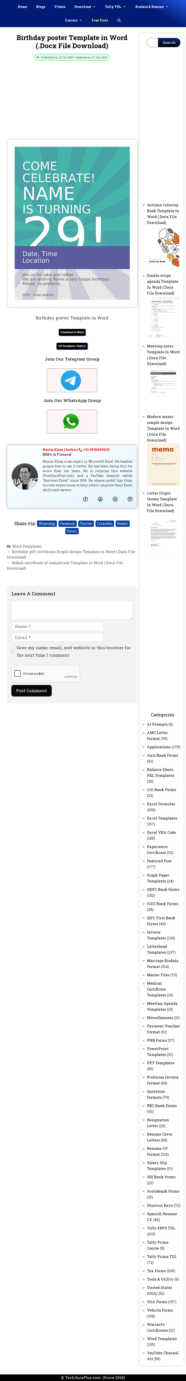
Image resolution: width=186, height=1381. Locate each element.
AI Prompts (157, 724)
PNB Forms (157, 1040)
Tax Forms (156, 1270)
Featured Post (159, 860)
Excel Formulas (161, 803)
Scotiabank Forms (163, 1191)
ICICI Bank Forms (162, 903)
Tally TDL (113, 7)
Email (72, 531)
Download (82, 7)
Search (169, 42)
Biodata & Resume (149, 7)
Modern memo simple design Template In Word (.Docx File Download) (163, 428)
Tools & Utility (160, 1279)
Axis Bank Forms (162, 755)
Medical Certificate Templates (156, 989)
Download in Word (72, 332)
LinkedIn (105, 523)
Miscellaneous (160, 1017)
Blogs (40, 7)
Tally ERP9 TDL (161, 1228)
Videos (59, 7)
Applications (159, 746)
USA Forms (157, 1301)
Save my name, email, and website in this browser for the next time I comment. (74, 651)
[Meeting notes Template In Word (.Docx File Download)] (163, 408)
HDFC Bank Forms (163, 889)
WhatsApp (47, 523)
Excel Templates (162, 818)
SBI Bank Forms (161, 1176)
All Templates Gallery (72, 346)
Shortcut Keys (160, 1205)
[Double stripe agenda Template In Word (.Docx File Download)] (163, 337)
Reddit (122, 523)
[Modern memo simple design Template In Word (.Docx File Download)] (163, 484)
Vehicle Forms (160, 1310)
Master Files (158, 974)
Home (22, 7)
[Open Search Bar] (119, 20)
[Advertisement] (72, 105)
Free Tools (100, 20)
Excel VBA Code (161, 832)
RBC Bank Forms (162, 1105)
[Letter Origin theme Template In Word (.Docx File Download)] (163, 555)
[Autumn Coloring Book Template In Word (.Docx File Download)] (163, 267)
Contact (71, 20)
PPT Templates (160, 1062)
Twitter (86, 523)
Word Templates (27, 546)
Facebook (67, 523)
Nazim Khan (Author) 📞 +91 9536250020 (76, 449)
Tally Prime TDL (162, 1256)
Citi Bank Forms (161, 789)
